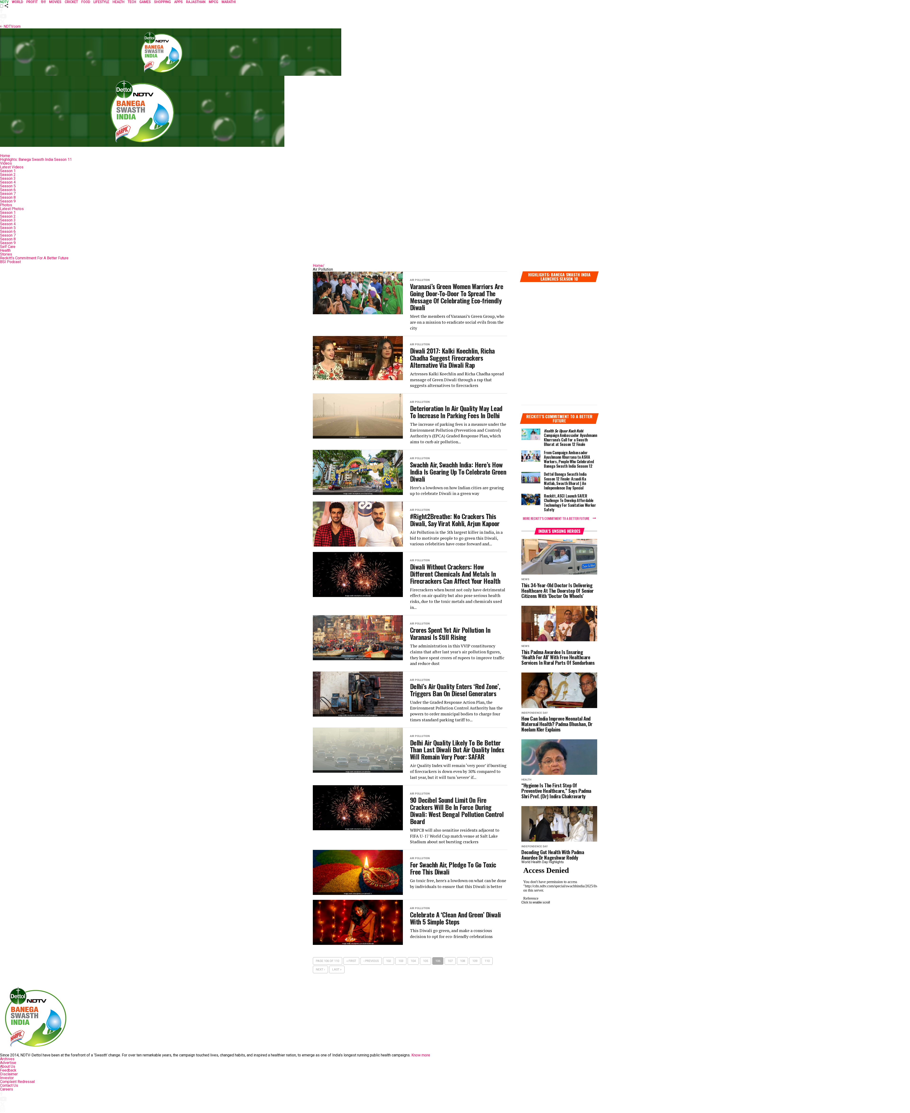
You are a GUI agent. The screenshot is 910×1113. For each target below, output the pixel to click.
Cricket (71, 2)
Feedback (8, 1070)
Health (5, 250)
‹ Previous (371, 961)
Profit (32, 2)
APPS (178, 2)
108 (462, 961)
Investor (7, 1078)
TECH (132, 2)
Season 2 (8, 174)
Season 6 (8, 190)
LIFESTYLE (101, 2)
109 (474, 961)
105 (425, 961)
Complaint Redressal (17, 1081)
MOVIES (55, 2)
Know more (420, 1055)
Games (145, 2)
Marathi (229, 2)
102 (388, 961)
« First (351, 961)
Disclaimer (9, 1074)
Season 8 (8, 197)
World (17, 2)
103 (400, 961)
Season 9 (8, 201)
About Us (7, 1066)
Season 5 (8, 186)
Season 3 (8, 178)
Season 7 (8, 193)
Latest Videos (11, 167)
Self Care (7, 246)
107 (450, 961)
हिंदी (43, 2)
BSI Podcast (10, 262)
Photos (6, 205)
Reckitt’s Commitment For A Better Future (34, 258)
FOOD (85, 2)
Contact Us (9, 1085)
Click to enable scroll (535, 902)
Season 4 (8, 182)
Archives (7, 1059)
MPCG (213, 2)
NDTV (4, 2)
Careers (6, 1089)
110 (487, 961)
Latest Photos (12, 208)
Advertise (8, 1062)
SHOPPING (162, 2)
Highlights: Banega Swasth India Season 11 (36, 159)
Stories (6, 254)
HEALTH (118, 2)
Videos (6, 163)
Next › (320, 969)
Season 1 (8, 171)
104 (413, 961)
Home (5, 155)
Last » (336, 969)
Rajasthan (195, 2)
